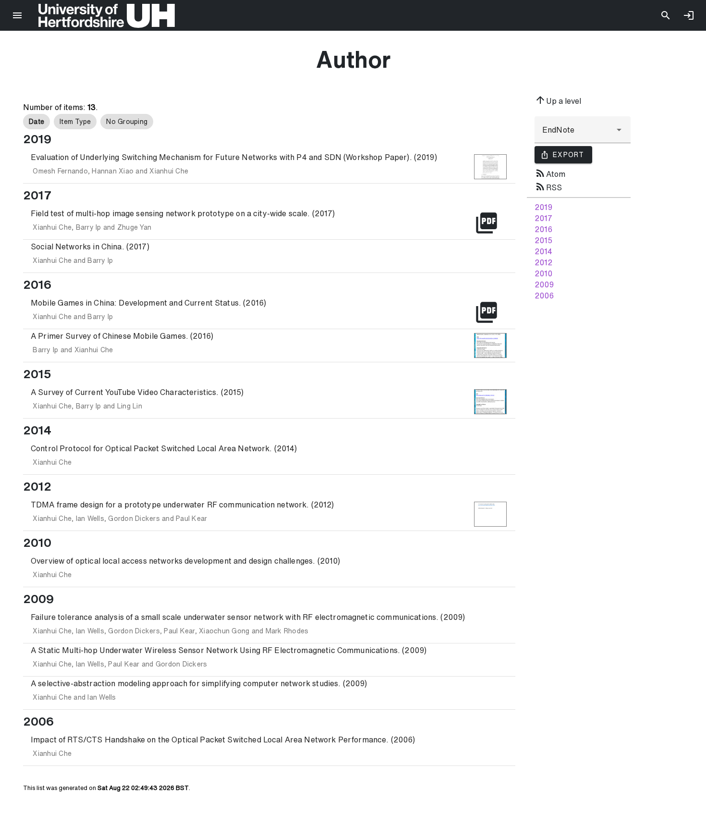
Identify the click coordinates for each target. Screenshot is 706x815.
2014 (543, 251)
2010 (543, 273)
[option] (36, 121)
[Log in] (688, 15)
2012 (543, 262)
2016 (543, 229)
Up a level (558, 100)
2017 (543, 218)
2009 (544, 284)
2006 (544, 295)
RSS (548, 186)
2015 (543, 240)
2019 (543, 207)
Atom (550, 173)
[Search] (665, 15)
